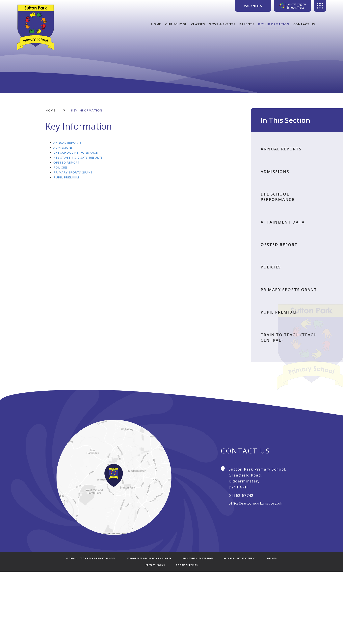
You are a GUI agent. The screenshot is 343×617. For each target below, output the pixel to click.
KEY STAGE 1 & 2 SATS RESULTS (78, 157)
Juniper (167, 558)
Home (50, 110)
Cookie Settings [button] (187, 565)
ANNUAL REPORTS (67, 142)
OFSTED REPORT (66, 162)
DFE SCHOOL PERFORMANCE (75, 152)
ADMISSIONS (63, 147)
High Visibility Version (197, 558)
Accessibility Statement (240, 558)
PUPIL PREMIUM (66, 177)
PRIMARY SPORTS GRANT (73, 172)
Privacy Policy (155, 565)
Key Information (86, 110)
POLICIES (60, 167)
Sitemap (272, 558)
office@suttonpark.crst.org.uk (255, 503)
